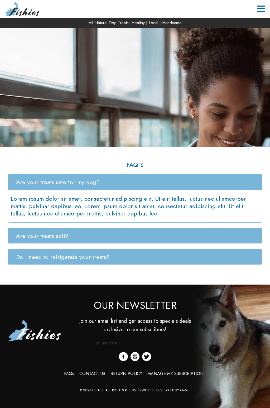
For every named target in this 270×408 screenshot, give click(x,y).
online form (107, 342)
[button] (135, 182)
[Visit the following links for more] (123, 356)
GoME (185, 390)
